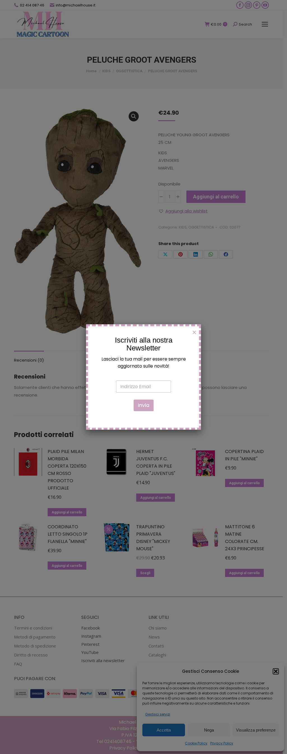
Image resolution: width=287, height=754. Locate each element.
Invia (143, 405)
